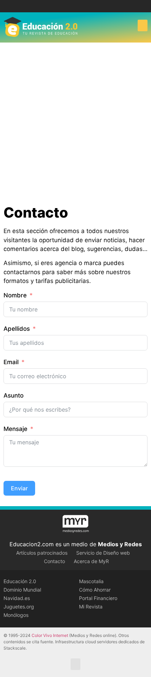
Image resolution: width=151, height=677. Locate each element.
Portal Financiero (98, 598)
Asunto (14, 395)
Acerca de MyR (91, 561)
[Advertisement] (75, 121)
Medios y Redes (120, 544)
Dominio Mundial (22, 590)
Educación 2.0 (20, 581)
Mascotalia (91, 581)
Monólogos (16, 615)
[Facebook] (70, 6)
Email (11, 362)
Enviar (19, 488)
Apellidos (17, 328)
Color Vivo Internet (50, 635)
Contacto (54, 561)
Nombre (15, 295)
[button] (142, 25)
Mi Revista (91, 607)
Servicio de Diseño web (103, 553)
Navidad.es (17, 598)
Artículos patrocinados (41, 553)
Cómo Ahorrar (95, 590)
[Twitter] (81, 6)
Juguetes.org (19, 607)
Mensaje (15, 428)
